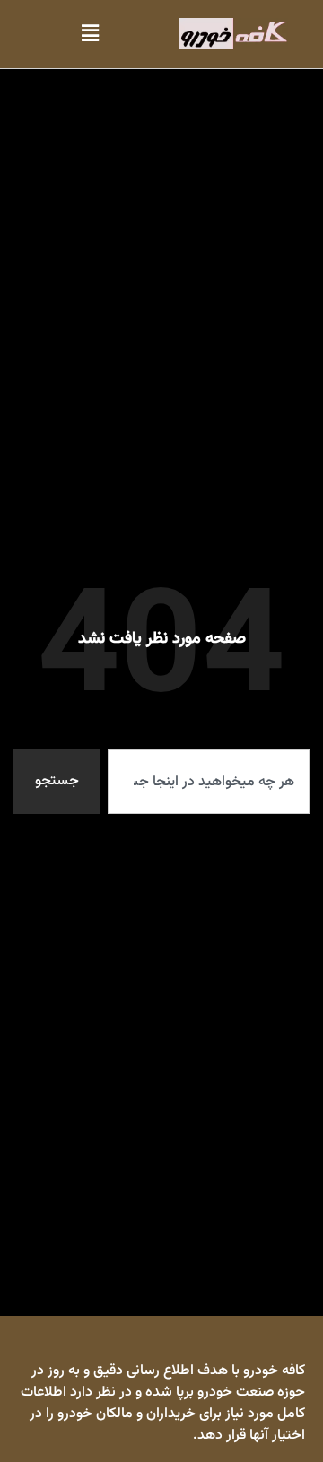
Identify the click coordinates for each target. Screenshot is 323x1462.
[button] (90, 33)
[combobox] (209, 781)
